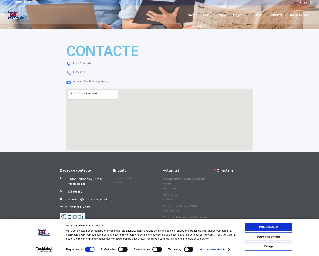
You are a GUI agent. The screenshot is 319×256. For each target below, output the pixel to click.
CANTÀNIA (170, 195)
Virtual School (22, 1)
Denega (268, 246)
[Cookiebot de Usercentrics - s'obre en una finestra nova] (44, 249)
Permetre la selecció (268, 236)
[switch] (123, 249)
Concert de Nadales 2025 (180, 206)
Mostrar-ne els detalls (212, 249)
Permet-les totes (268, 226)
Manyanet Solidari (122, 178)
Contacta (7, 1)
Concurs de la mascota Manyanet (185, 217)
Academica (118, 182)
